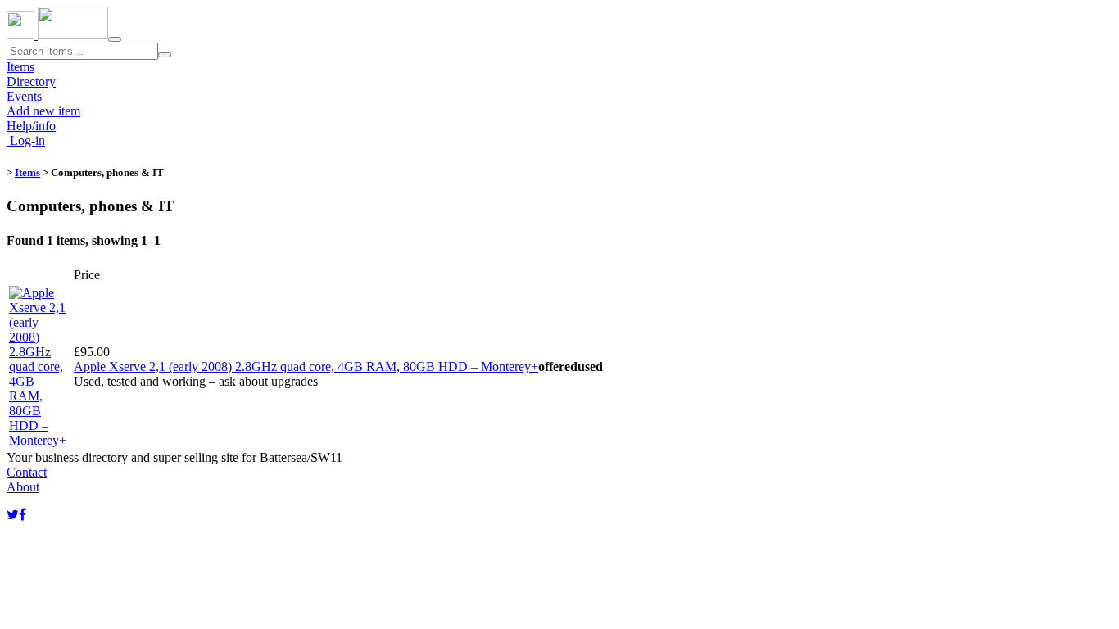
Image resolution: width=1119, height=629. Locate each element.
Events (24, 96)
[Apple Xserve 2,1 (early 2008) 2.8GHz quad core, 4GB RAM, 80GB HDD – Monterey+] (39, 440)
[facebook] (22, 515)
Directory (31, 81)
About (23, 487)
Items (20, 67)
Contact (27, 472)
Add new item (43, 111)
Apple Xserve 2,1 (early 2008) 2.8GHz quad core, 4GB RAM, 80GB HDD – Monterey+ (306, 366)
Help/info (31, 126)
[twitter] (13, 515)
